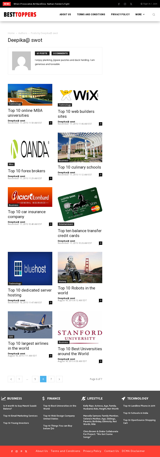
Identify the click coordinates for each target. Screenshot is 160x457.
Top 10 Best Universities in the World (59, 407)
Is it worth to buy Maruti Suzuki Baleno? (19, 407)
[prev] (81, 3)
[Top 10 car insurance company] (30, 197)
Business (63, 160)
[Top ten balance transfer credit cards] (80, 206)
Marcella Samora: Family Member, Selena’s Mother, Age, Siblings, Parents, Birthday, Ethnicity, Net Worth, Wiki (100, 420)
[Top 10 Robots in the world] (80, 267)
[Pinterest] (21, 451)
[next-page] (59, 379)
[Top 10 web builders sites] (80, 95)
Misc (11, 164)
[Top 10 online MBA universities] (30, 95)
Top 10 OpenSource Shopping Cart (139, 421)
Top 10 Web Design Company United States (59, 417)
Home (11, 33)
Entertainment (66, 224)
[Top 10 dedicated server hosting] (30, 268)
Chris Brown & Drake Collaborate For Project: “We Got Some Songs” (100, 434)
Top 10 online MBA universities (25, 113)
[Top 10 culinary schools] (80, 147)
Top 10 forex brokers (26, 171)
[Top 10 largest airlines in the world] (30, 324)
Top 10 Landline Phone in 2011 (139, 406)
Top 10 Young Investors (16, 423)
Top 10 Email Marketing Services (20, 416)
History (62, 281)
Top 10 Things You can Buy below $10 (57, 427)
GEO (11, 336)
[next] (88, 3)
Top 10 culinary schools (79, 167)
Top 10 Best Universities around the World (80, 351)
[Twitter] (131, 4)
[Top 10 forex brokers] (30, 149)
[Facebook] (119, 4)
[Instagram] (125, 4)
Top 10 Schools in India (135, 413)
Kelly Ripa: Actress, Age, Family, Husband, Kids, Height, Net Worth (101, 407)
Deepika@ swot (16, 120)
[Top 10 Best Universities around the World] (80, 327)
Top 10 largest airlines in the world (28, 346)
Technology (15, 103)
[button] (153, 14)
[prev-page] (11, 379)
